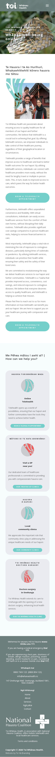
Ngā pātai (27, 705)
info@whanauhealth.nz (27, 676)
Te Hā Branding (23, 753)
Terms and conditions (28, 741)
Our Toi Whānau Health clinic (27, 617)
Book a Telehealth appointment (27, 197)
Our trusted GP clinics (27, 487)
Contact (27, 708)
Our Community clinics (27, 550)
